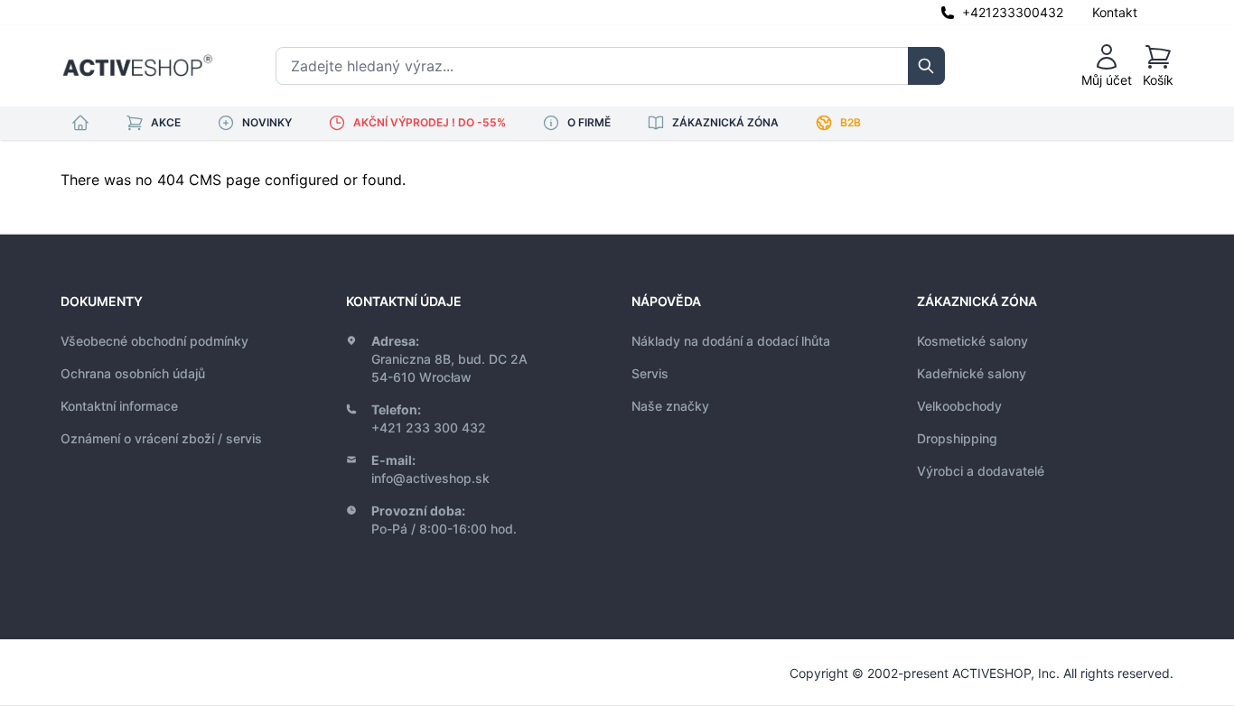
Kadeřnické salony (971, 373)
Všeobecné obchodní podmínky (154, 340)
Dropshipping (957, 438)
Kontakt (1114, 12)
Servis (649, 373)
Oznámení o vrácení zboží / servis (161, 438)
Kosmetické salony (972, 340)
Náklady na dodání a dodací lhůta (730, 340)
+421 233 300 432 (428, 427)
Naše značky (670, 405)
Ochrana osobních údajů (133, 373)
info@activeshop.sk (430, 478)
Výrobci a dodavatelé (980, 470)
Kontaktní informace (119, 405)
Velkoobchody (959, 405)
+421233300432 (1012, 12)
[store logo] (137, 66)
